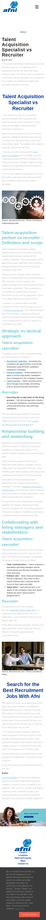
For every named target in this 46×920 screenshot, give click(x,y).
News (23, 861)
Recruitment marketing (17, 361)
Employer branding (15, 372)
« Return (23, 32)
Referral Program (23, 858)
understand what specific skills (23, 610)
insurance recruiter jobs (13, 310)
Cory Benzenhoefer (9, 777)
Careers (23, 852)
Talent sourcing (13, 381)
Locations (23, 855)
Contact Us (23, 864)
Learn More (20, 908)
